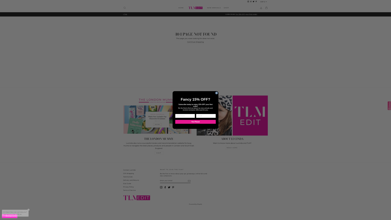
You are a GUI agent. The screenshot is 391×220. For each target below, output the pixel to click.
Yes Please (195, 122)
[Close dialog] (217, 93)
